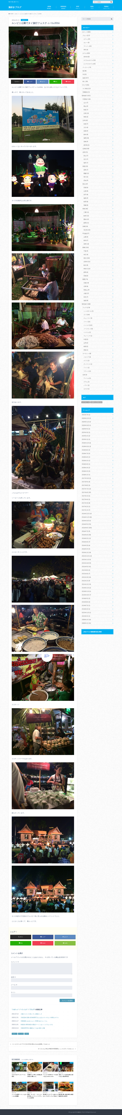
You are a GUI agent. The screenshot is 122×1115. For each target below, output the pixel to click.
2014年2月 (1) (86, 609)
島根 (86, 110)
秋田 (86, 201)
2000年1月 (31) (86, 623)
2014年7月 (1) (86, 605)
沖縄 (85, 226)
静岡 (86, 223)
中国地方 (86, 99)
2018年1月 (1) (86, 474)
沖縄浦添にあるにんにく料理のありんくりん (34, 1021)
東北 (85, 184)
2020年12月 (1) (86, 418)
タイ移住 (86, 88)
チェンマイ (88, 318)
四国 (85, 166)
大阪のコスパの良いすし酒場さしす (31, 1014)
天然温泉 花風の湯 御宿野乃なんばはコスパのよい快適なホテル (40, 1017)
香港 (86, 350)
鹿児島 (86, 145)
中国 (86, 339)
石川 (86, 159)
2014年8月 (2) (86, 602)
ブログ (92, 7)
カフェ (87, 39)
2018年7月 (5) (86, 453)
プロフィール (106, 7)
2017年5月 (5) (86, 496)
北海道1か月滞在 (96, 402)
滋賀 (86, 300)
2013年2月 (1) (86, 616)
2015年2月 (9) (86, 581)
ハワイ (86, 385)
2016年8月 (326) (87, 528)
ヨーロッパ (87, 353)
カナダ (86, 389)
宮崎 (86, 131)
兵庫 (86, 286)
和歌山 (86, 290)
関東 (86, 247)
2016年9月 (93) (86, 524)
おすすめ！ (85, 402)
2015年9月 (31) (86, 566)
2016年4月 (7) (86, 542)
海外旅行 (63, 7)
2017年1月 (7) (86, 510)
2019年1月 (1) (86, 439)
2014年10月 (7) (86, 595)
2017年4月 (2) (86, 499)
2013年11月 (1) (86, 612)
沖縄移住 (86, 92)
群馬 (86, 272)
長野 (86, 244)
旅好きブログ (15, 7)
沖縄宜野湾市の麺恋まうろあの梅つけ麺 (33, 1028)
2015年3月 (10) (86, 577)
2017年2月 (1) (86, 506)
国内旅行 (49, 7)
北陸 (85, 152)
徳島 (86, 170)
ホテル (86, 53)
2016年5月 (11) (86, 538)
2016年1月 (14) (86, 552)
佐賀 (86, 124)
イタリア (87, 357)
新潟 (86, 240)
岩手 (86, 194)
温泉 (86, 78)
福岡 (86, 138)
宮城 (86, 187)
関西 (85, 279)
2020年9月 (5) (86, 429)
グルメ (86, 35)
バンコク (24, 1009)
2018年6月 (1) (86, 457)
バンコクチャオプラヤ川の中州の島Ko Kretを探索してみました (31, 1044)
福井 (86, 163)
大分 (86, 127)
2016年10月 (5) (86, 520)
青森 (86, 205)
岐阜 (86, 216)
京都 (86, 283)
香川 (86, 177)
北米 (85, 374)
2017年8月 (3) (86, 485)
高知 (86, 180)
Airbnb (86, 57)
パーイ (87, 321)
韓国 (86, 346)
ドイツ (86, 367)
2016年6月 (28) (86, 535)
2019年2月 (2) (86, 436)
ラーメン (88, 46)
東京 (87, 258)
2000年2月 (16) (86, 619)
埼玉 (86, 254)
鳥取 (86, 117)
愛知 (86, 219)
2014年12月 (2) (86, 588)
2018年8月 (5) (86, 450)
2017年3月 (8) (86, 503)
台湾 (86, 343)
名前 (13, 977)
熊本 (86, 134)
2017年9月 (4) (86, 482)
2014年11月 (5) (86, 591)
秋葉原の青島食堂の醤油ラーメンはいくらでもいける (37, 1024)
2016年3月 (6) (86, 545)
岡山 (86, 106)
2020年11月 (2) (86, 422)
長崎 (86, 141)
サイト (13, 992)
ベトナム (87, 332)
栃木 (86, 265)
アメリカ (87, 378)
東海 (85, 208)
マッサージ (87, 67)
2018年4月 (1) (86, 464)
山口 (86, 102)
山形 (86, 191)
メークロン (88, 329)
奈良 (86, 297)
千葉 (86, 251)
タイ (87, 314)
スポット (78, 7)
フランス (87, 371)
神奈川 (87, 268)
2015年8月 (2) (86, 570)
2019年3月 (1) (86, 432)
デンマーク (88, 364)
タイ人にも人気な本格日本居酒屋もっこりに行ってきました (56, 1048)
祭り (85, 81)
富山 (86, 155)
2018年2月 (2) (86, 471)
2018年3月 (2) (86, 467)
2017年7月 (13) (86, 489)
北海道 (86, 148)
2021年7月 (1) (86, 415)
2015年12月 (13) (87, 556)
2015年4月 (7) (86, 573)
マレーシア (88, 336)
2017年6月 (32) (86, 492)
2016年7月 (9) (86, 531)
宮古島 (87, 230)
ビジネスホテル (90, 64)
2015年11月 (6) (86, 559)
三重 (86, 212)
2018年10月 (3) (86, 446)
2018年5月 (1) (86, 460)
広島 (86, 113)
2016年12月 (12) (87, 513)
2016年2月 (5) (86, 549)
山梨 (86, 237)
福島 (86, 198)
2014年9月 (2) (86, 598)
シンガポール (88, 311)
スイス (86, 360)
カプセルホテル (90, 60)
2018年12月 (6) (86, 443)
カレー (86, 42)
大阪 (86, 293)
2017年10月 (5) (86, 478)
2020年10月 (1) (86, 425)
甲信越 (86, 233)
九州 (85, 120)
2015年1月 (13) (86, 584)
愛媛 (86, 173)
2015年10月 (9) (86, 563)
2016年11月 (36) (87, 517)
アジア (86, 307)
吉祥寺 (87, 261)
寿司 (86, 49)
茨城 (86, 276)
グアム (86, 382)
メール (14, 985)
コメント (15, 962)
